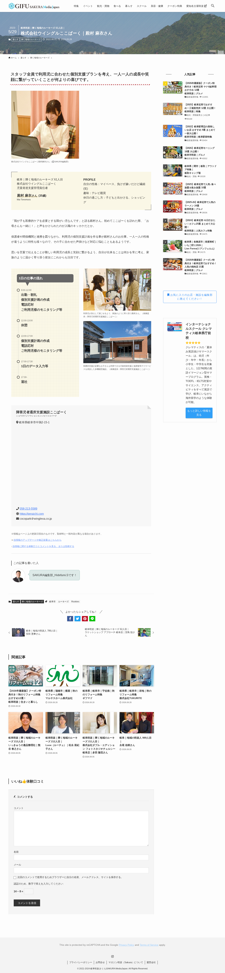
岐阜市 (52, 601)
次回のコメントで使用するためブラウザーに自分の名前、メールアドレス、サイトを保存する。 (70, 877)
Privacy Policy (126, 944)
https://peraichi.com (32, 513)
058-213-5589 (28, 508)
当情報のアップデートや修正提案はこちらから (38, 540)
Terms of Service (149, 944)
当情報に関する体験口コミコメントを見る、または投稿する (43, 546)
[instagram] (112, 956)
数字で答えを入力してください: (46, 883)
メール (17, 864)
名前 (16, 852)
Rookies (75, 601)
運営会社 (151, 962)
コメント (19, 808)
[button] (213, 6)
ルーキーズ (63, 601)
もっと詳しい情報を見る (199, 412)
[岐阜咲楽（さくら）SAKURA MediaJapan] (34, 6)
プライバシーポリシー (80, 962)
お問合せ (100, 962)
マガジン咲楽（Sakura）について (125, 962)
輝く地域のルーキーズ (31, 39)
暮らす (15, 39)
